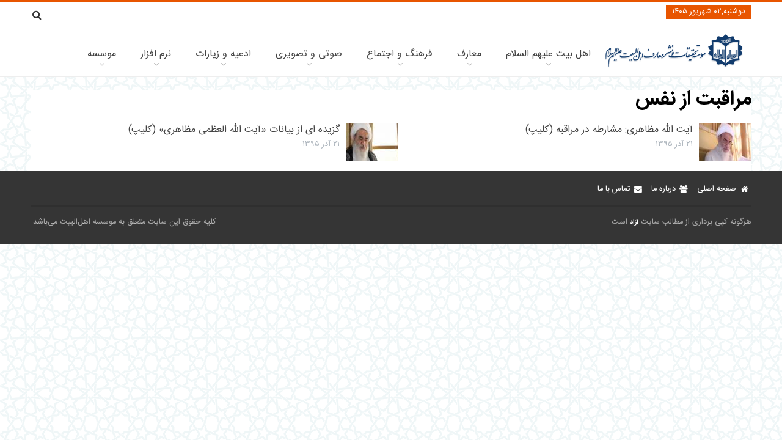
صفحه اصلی (716, 189)
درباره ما (663, 189)
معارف (469, 54)
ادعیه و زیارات (223, 54)
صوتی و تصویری (309, 54)
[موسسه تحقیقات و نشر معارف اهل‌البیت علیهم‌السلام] (674, 65)
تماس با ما (613, 189)
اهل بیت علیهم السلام (548, 54)
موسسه (101, 54)
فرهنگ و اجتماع (400, 54)
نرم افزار (156, 54)
